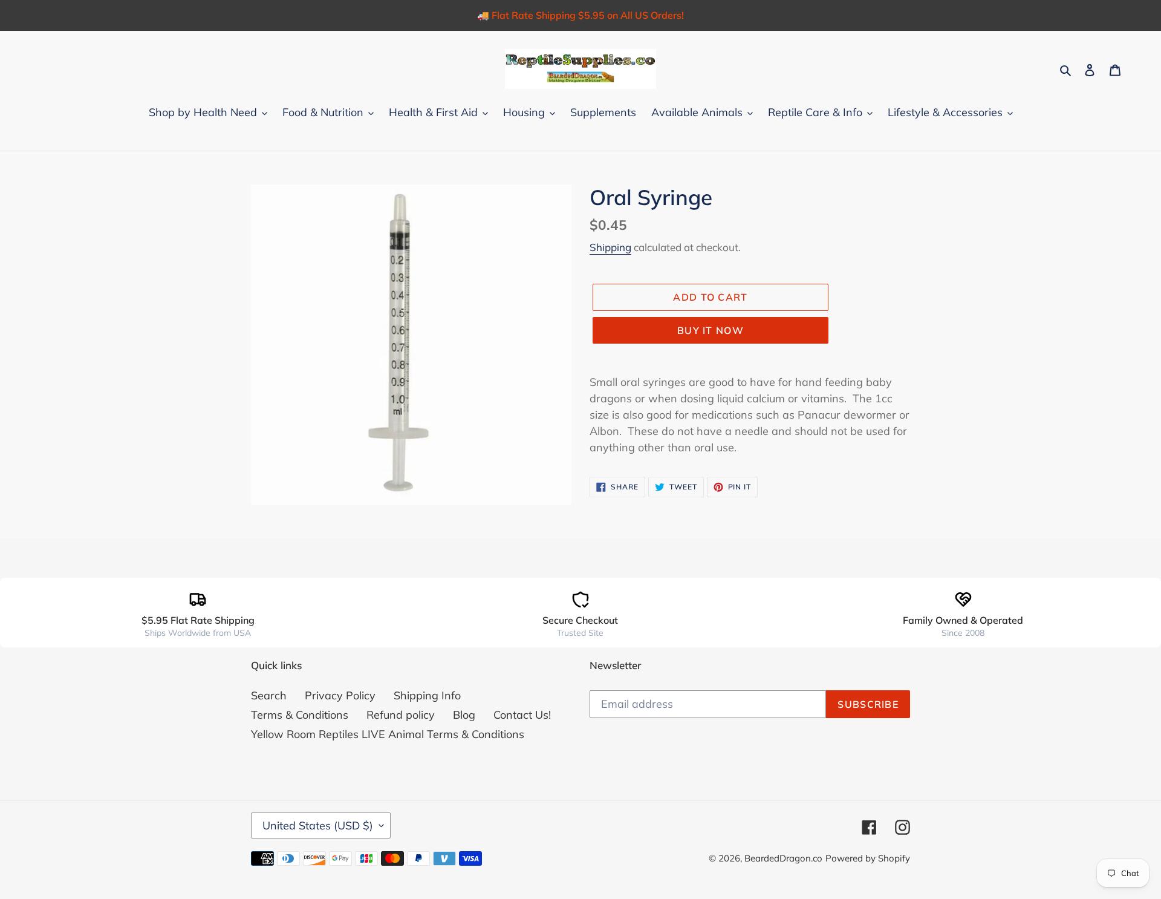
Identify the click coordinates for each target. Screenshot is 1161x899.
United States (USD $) (317, 825)
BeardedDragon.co (783, 858)
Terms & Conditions (299, 715)
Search (269, 695)
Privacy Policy (340, 695)
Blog (464, 715)
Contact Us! (522, 715)
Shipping (610, 247)
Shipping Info (427, 695)
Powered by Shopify (867, 858)
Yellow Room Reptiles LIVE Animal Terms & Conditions (387, 734)
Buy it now (710, 330)
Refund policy (400, 715)
